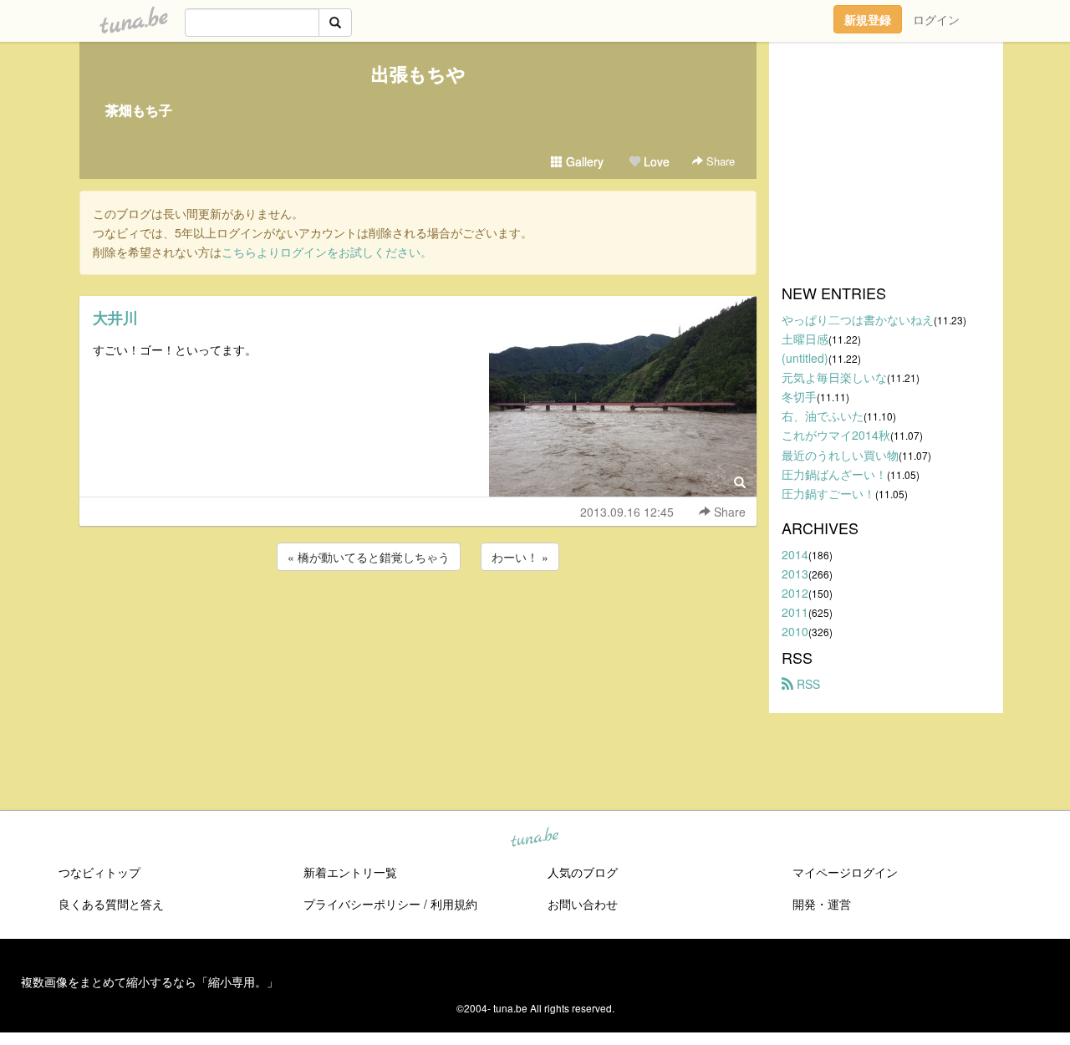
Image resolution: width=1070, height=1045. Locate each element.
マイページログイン (845, 872)
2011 (795, 612)
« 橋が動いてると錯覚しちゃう (369, 556)
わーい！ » (520, 556)
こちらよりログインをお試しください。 (327, 251)
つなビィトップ (99, 872)
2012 (795, 592)
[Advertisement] (418, 619)
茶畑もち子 (138, 110)
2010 (795, 631)
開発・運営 (821, 903)
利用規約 (454, 903)
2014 (795, 554)
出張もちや (418, 73)
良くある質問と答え (111, 903)
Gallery (583, 161)
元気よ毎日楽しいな (834, 377)
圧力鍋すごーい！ (828, 493)
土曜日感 (805, 338)
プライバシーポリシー (361, 903)
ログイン (936, 19)
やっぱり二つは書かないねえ (858, 319)
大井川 (115, 318)
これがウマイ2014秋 (836, 434)
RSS (806, 683)
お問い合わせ (583, 903)
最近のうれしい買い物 (840, 454)
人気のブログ (583, 872)
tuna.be (534, 838)
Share (719, 161)
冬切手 (799, 396)
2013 (795, 573)
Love (655, 161)
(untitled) (805, 357)
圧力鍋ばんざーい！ (834, 474)
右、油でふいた (823, 415)
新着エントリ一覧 (350, 872)
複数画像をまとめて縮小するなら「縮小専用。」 (149, 981)
